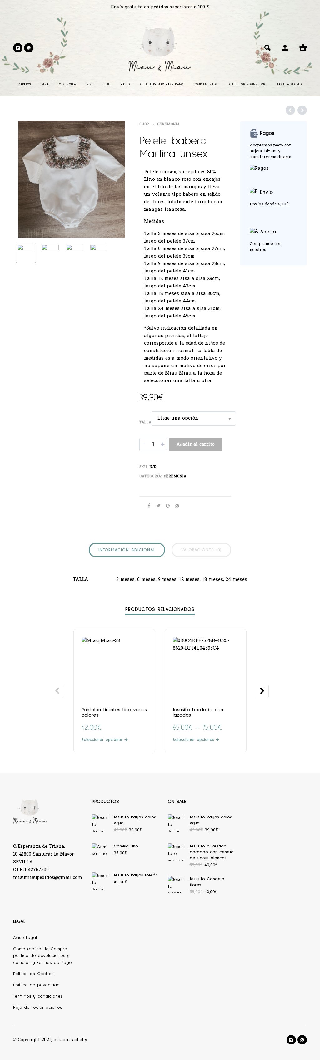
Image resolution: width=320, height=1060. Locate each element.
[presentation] (24, 179)
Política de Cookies (33, 974)
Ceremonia (168, 124)
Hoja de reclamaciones (37, 1007)
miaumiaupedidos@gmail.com (47, 877)
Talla (145, 422)
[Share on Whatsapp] (175, 506)
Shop (144, 124)
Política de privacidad (36, 985)
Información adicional (126, 550)
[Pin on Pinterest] (166, 506)
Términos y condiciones (38, 996)
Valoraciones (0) (201, 550)
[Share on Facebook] (147, 506)
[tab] (127, 551)
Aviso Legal (25, 937)
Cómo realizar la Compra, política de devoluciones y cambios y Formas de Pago (42, 956)
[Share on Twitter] (156, 506)
